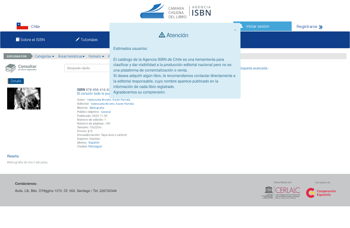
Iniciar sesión (257, 26)
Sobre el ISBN (32, 39)
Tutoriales (89, 39)
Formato (95, 56)
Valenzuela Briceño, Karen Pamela (108, 99)
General (106, 112)
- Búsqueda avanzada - (252, 68)
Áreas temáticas (70, 56)
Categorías (43, 56)
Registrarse (306, 26)
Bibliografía (97, 107)
